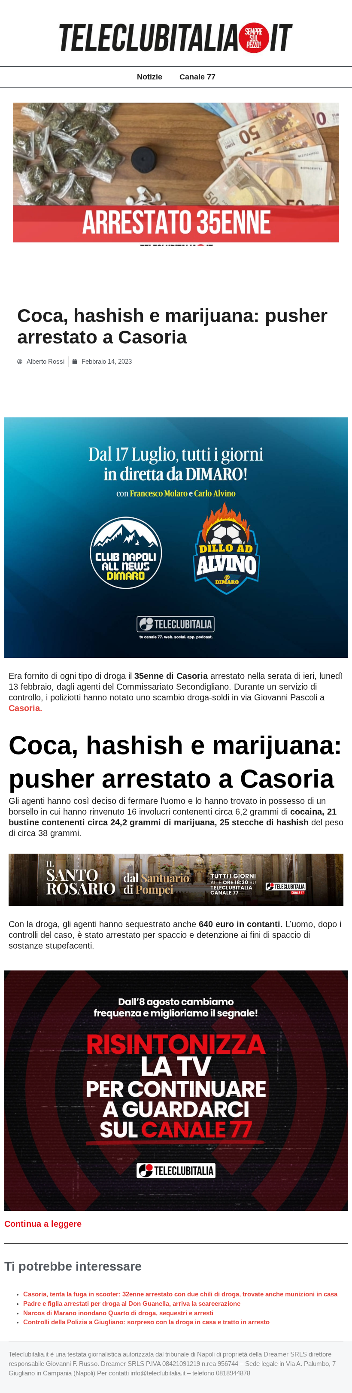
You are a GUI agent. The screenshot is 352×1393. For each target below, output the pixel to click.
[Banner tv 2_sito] (176, 879)
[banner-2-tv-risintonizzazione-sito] (176, 1090)
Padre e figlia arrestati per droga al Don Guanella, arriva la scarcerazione (131, 1303)
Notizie (149, 77)
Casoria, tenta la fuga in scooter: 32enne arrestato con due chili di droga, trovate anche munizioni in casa (180, 1294)
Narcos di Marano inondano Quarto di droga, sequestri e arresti (118, 1313)
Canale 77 (197, 77)
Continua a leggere (43, 1224)
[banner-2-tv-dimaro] (176, 537)
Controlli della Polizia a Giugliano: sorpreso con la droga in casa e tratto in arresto (146, 1322)
